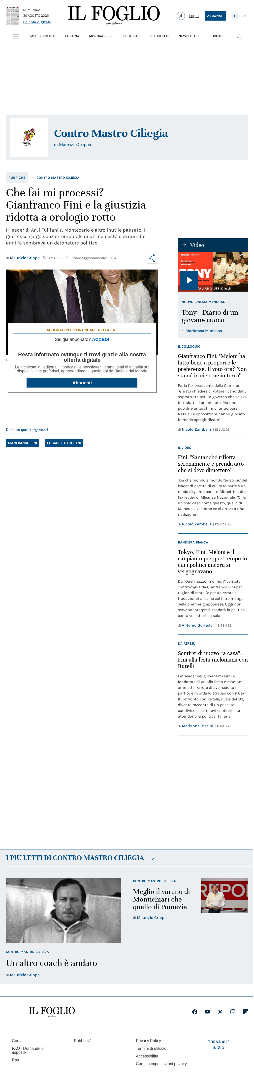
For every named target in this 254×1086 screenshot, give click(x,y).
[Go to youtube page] (207, 1011)
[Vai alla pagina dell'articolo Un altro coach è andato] (63, 910)
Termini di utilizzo (151, 1048)
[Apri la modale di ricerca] (238, 36)
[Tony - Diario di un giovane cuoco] (213, 272)
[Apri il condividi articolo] (152, 258)
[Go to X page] (220, 1011)
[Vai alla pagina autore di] (29, 137)
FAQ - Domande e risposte (28, 1050)
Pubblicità (83, 1041)
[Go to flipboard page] (245, 1011)
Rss (15, 1060)
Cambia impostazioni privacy (161, 1064)
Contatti (19, 1041)
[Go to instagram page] (232, 1011)
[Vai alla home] (114, 16)
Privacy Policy (148, 1041)
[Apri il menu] (15, 36)
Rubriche (16, 178)
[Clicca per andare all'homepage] (52, 1012)
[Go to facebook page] (194, 1011)
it (235, 16)
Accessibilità (147, 1056)
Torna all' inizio (218, 1044)
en (244, 16)
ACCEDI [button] (100, 339)
